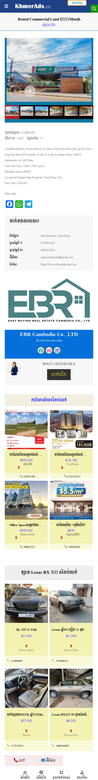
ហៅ (21, 761)
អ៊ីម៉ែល (50, 761)
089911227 (29, 547)
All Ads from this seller (49, 340)
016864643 (17, 661)
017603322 (48, 243)
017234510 (17, 746)
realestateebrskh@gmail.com (57, 257)
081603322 (48, 250)
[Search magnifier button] (94, 8)
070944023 (62, 661)
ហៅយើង (58, 374)
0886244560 (62, 746)
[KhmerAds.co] (33, 6)
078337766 (29, 477)
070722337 (74, 477)
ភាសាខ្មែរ (77, 2)
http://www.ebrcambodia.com (58, 264)
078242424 (74, 547)
